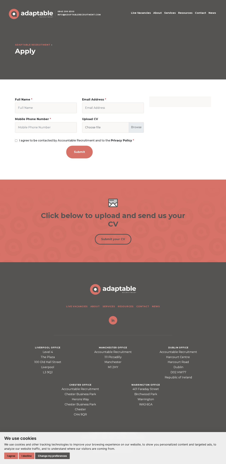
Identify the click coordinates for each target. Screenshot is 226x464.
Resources (185, 12)
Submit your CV (113, 239)
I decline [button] (27, 455)
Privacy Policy (121, 140)
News (212, 12)
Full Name (22, 99)
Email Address (93, 99)
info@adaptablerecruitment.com (79, 15)
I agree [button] (11, 455)
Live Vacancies (141, 12)
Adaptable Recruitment (32, 44)
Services (170, 12)
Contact (200, 12)
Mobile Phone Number (32, 119)
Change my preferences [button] (52, 455)
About (157, 12)
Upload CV (90, 119)
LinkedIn (113, 320)
